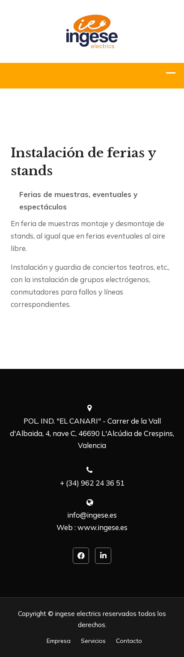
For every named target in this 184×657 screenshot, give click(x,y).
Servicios (93, 641)
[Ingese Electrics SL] (92, 30)
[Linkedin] (103, 556)
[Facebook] (81, 556)
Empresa (59, 641)
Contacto (129, 641)
